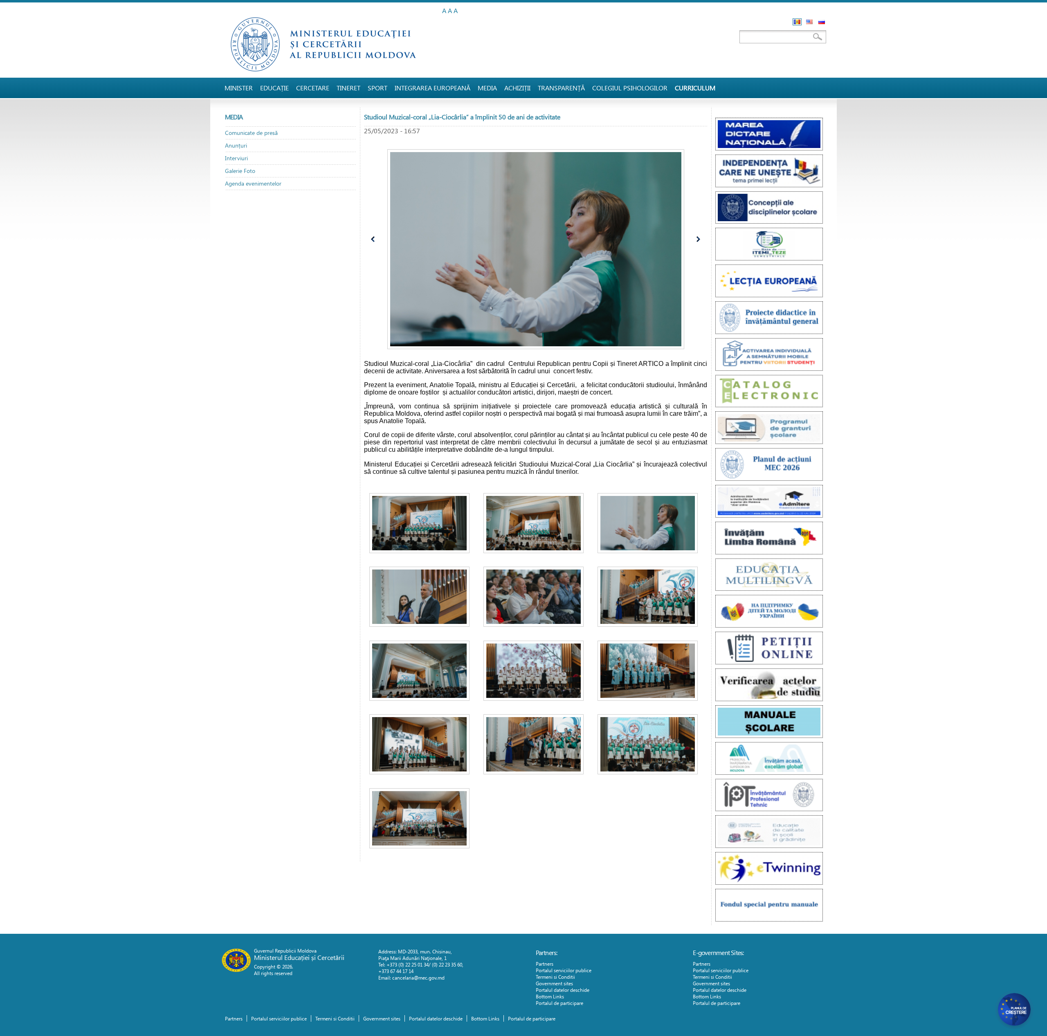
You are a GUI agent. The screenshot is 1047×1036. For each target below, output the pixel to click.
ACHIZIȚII (517, 87)
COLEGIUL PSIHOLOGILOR (629, 87)
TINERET (348, 87)
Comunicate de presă (251, 133)
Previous (376, 240)
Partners (544, 963)
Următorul (696, 240)
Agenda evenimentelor (253, 183)
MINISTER (239, 87)
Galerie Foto (240, 171)
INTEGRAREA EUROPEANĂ (432, 87)
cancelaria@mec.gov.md (418, 977)
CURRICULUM (695, 87)
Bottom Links (550, 996)
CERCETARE (312, 87)
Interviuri (236, 158)
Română (797, 22)
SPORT (377, 87)
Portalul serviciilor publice (563, 970)
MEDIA (487, 87)
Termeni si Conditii (555, 976)
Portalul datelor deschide (562, 990)
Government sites (554, 983)
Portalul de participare (559, 1003)
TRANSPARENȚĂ (561, 87)
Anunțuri (236, 145)
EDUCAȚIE (274, 87)
